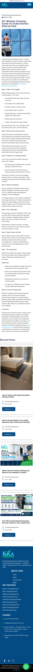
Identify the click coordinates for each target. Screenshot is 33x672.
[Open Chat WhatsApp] (26, 666)
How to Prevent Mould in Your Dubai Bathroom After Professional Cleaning (16, 421)
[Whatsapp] (13, 660)
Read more (8, 409)
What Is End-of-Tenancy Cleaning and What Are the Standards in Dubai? (15, 471)
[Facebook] (4, 660)
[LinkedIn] (9, 660)
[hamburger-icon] (29, 4)
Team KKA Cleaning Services (12, 401)
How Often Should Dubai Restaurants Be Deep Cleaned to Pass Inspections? (16, 522)
